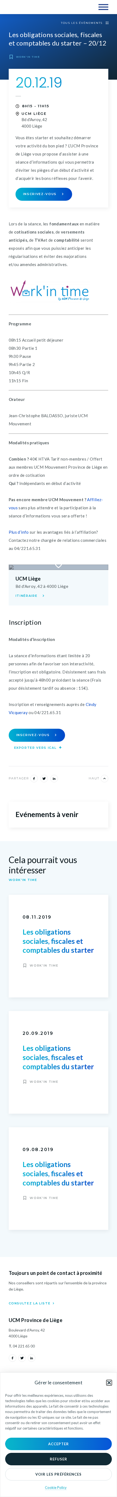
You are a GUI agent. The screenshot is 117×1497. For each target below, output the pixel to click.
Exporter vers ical (36, 748)
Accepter (58, 1444)
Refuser (58, 1459)
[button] (109, 1382)
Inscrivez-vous (40, 194)
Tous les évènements (82, 23)
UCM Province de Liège (32, 7)
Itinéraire (27, 596)
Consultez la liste (30, 1303)
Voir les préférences (58, 1474)
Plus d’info (19, 532)
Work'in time (27, 56)
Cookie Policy (56, 1487)
